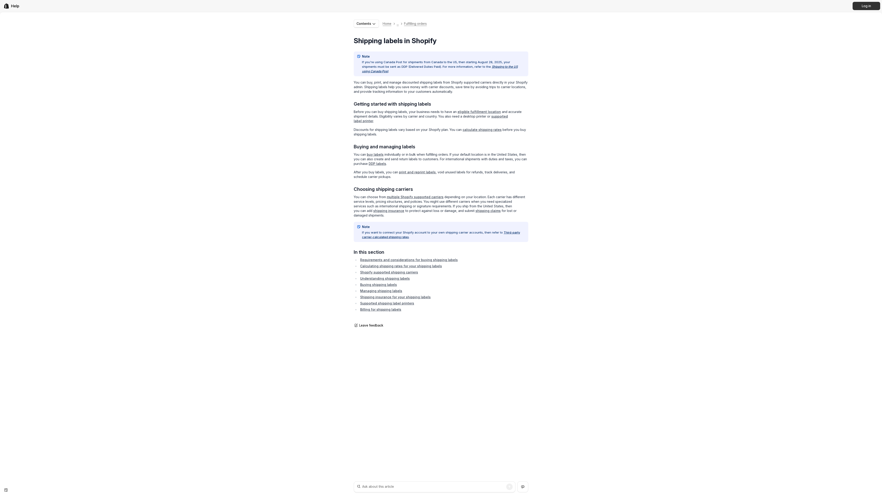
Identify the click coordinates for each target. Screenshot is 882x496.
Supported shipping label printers (387, 303)
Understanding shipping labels (385, 278)
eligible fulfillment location (479, 112)
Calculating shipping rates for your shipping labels (401, 266)
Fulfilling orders (415, 23)
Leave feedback (371, 325)
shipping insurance (388, 211)
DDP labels (377, 164)
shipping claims (488, 211)
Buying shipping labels (378, 285)
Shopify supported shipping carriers (389, 272)
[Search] (509, 487)
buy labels (375, 154)
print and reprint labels (417, 172)
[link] (11, 6)
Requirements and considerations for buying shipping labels (409, 260)
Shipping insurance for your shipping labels (395, 297)
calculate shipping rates (482, 130)
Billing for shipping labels (380, 309)
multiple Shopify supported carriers (415, 197)
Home (387, 23)
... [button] (398, 23)
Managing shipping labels (381, 291)
